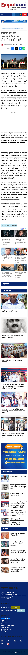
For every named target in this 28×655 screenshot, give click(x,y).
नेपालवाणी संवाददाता (8, 45)
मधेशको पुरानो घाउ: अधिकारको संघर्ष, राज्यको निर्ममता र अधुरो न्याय (13, 337)
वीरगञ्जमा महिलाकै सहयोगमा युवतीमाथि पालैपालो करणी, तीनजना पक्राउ (17, 561)
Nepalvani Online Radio (7, 626)
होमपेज (3, 27)
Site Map (3, 631)
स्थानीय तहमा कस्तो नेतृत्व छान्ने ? (10, 311)
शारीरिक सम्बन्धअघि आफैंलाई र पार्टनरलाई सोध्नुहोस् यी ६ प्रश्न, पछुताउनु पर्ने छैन (18, 569)
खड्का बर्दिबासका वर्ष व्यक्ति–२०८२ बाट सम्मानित (12, 361)
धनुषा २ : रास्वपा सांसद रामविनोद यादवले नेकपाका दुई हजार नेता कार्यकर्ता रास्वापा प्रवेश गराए (13, 411)
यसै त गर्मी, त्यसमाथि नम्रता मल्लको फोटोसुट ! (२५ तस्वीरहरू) (17, 544)
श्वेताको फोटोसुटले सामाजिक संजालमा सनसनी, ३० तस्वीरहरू (18, 551)
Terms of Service (6, 629)
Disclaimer (16, 653)
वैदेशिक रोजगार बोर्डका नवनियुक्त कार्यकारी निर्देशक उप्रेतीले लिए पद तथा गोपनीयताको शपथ (13, 435)
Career (3, 624)
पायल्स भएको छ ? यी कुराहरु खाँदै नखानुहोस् (17, 534)
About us (3, 620)
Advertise (4, 622)
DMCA (20, 653)
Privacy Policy (5, 627)
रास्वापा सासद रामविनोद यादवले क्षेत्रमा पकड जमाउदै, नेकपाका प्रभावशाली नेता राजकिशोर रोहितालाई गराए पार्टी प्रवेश (13, 386)
